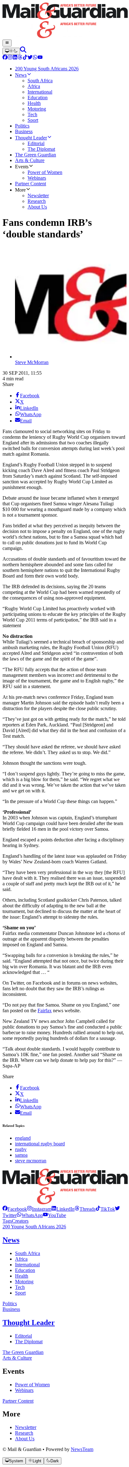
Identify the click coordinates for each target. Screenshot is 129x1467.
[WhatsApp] (35, 58)
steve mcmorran (30, 1160)
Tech (20, 1287)
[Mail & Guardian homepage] (64, 21)
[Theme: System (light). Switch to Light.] (11, 51)
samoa (21, 1155)
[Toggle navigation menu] (7, 43)
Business (11, 1309)
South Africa (27, 1253)
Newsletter (25, 1427)
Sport (20, 1293)
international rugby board (40, 1143)
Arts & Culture (17, 1358)
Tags (7, 1221)
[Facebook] (5, 58)
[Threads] (20, 58)
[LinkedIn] (15, 58)
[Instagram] (10, 58)
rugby (21, 1149)
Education (25, 1270)
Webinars (24, 1390)
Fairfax (45, 1010)
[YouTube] (40, 58)
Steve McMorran (32, 362)
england (23, 1138)
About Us (24, 1438)
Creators (20, 1221)
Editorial (23, 1336)
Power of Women (32, 1384)
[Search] (23, 51)
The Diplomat (29, 1341)
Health (21, 1276)
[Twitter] (30, 58)
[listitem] (15, 1209)
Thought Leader (29, 1322)
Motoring (24, 1281)
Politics (10, 1303)
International (27, 1264)
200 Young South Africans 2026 (34, 1226)
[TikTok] (25, 58)
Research (24, 1433)
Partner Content (18, 1401)
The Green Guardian (23, 1352)
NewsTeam (82, 1449)
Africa (21, 1259)
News (11, 1240)
